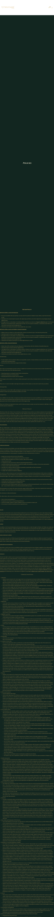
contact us (2, 571)
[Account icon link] (52, 7)
